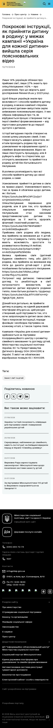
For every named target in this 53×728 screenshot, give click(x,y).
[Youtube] (30, 591)
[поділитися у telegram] (20, 396)
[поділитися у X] (13, 396)
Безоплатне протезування (16, 675)
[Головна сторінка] (12, 4)
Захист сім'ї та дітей (13, 378)
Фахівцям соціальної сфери (17, 622)
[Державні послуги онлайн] (26, 4)
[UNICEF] (19, 695)
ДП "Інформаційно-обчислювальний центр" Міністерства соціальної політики (26, 648)
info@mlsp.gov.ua (16, 571)
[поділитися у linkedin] (26, 396)
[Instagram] (24, 591)
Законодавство (10, 627)
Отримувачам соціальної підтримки (21, 612)
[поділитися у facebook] (7, 396)
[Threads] (50, 591)
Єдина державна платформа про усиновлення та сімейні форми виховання (24, 660)
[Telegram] (17, 591)
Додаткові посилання (14, 642)
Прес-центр (20, 14)
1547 (9, 559)
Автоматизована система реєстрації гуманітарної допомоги (22, 668)
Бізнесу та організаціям (15, 617)
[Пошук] (44, 3)
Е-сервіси (7, 632)
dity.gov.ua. (23, 310)
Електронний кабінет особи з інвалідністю (25, 679)
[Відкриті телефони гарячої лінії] (47, 717)
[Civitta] (13, 707)
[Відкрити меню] (49, 3)
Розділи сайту (10, 602)
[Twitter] (11, 591)
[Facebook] (4, 591)
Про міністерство (11, 607)
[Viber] (37, 591)
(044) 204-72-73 (15, 547)
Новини (34, 14)
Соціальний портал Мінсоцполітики (21, 654)
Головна (6, 14)
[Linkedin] (43, 591)
